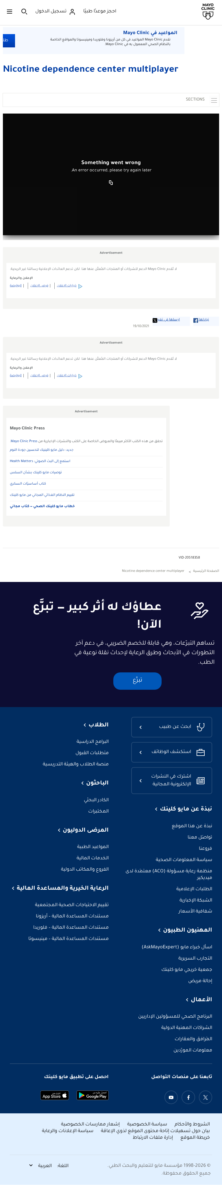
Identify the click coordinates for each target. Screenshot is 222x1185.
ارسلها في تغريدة (166, 320)
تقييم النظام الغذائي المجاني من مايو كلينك (42, 495)
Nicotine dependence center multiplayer (90, 70)
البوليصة (16, 286)
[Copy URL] (111, 183)
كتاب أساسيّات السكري (28, 484)
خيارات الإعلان (67, 286)
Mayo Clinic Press (24, 442)
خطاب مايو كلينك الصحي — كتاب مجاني (42, 507)
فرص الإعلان (39, 286)
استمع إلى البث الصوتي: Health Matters (40, 461)
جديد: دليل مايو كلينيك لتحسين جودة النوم (41, 450)
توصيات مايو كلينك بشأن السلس (36, 473)
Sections (195, 100)
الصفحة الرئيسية (206, 571)
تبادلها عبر (201, 320)
